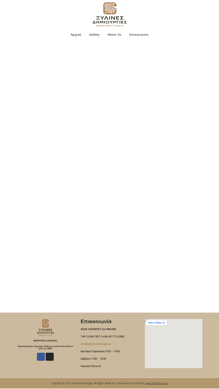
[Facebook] (41, 357)
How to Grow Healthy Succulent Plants (73, 267)
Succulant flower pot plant (55, 183)
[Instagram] (50, 357)
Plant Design (87, 63)
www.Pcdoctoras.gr (157, 383)
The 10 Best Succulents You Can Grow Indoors (84, 99)
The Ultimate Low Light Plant (58, 225)
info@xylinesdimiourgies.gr (96, 343)
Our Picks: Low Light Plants (55, 141)
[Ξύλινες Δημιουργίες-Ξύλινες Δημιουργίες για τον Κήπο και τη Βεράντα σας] (109, 14)
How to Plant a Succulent (53, 56)
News (82, 232)
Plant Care (86, 105)
